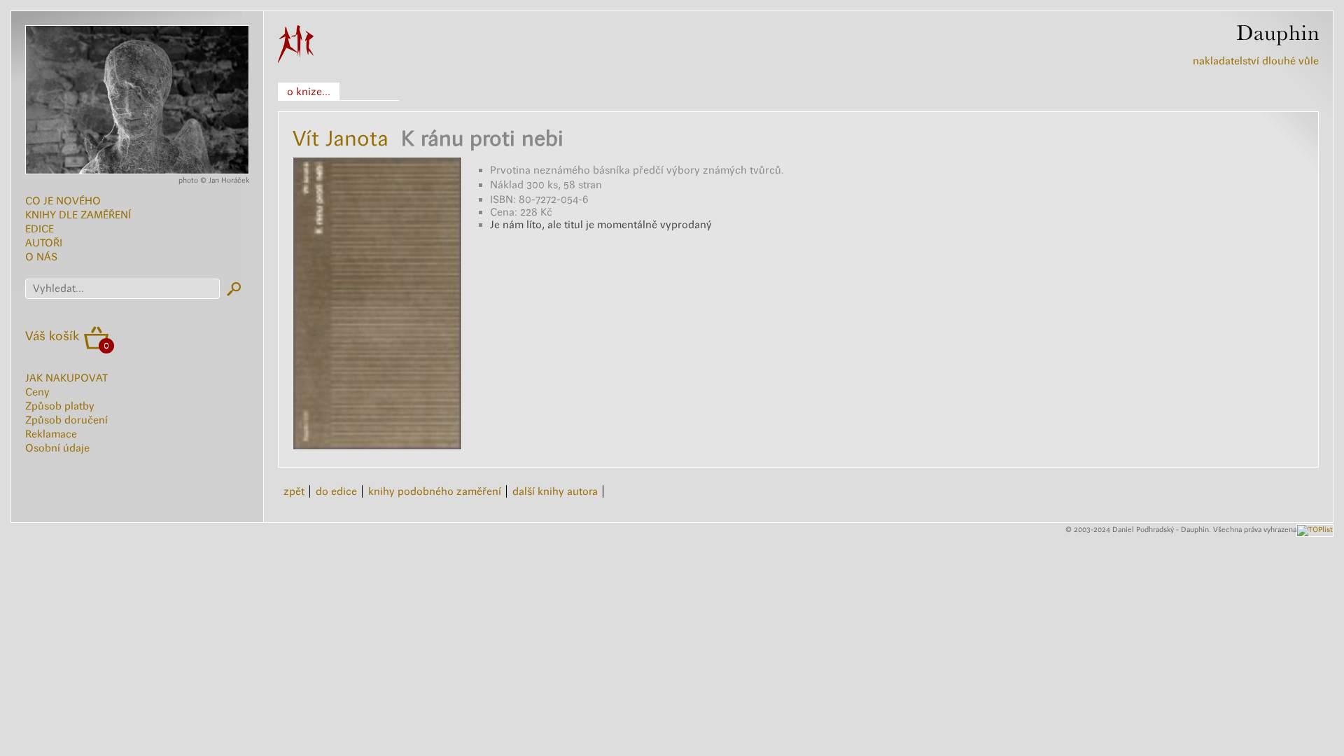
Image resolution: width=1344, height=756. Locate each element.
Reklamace (51, 434)
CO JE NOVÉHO (63, 201)
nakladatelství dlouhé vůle (1256, 61)
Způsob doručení (66, 420)
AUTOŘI (43, 243)
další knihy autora (555, 491)
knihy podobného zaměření (434, 491)
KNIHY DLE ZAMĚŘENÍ (78, 215)
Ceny (37, 392)
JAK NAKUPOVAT (66, 378)
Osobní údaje (57, 448)
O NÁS (41, 257)
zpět (294, 491)
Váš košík (52, 335)
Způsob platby (59, 406)
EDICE (39, 229)
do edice (336, 491)
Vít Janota (340, 138)
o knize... (308, 91)
